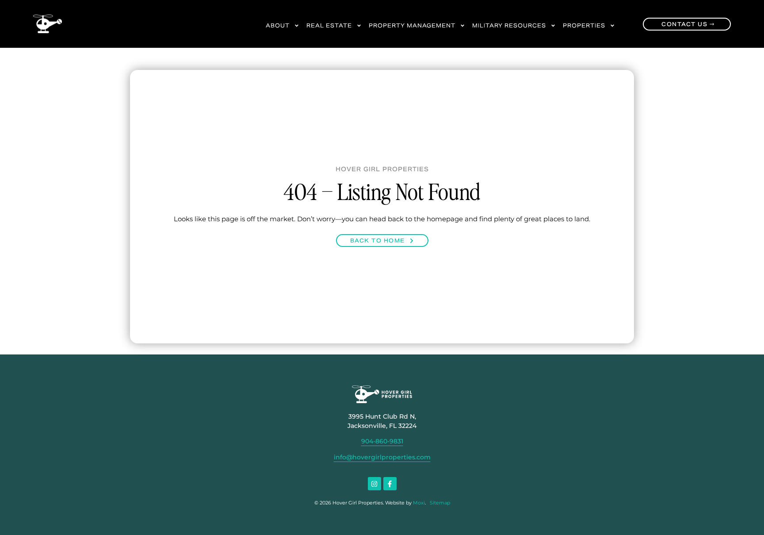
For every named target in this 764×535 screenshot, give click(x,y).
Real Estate (329, 25)
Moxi (419, 503)
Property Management (412, 25)
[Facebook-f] (390, 483)
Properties (584, 25)
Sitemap (440, 503)
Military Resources (509, 25)
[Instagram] (374, 483)
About (278, 25)
